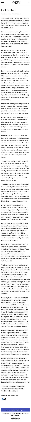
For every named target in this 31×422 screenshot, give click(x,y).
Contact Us (9, 410)
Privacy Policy (21, 410)
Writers (15, 410)
